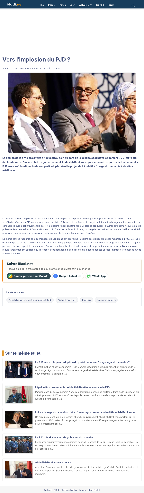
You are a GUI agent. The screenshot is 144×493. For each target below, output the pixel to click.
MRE (42, 5)
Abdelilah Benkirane (74, 162)
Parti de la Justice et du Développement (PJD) (30, 300)
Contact (82, 490)
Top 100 (100, 5)
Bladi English (94, 490)
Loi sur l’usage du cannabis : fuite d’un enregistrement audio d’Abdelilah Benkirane (85, 412)
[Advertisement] (72, 32)
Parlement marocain (106, 300)
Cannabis (86, 300)
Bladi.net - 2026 (51, 490)
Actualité (84, 5)
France (62, 5)
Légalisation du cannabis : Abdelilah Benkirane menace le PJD (72, 387)
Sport (72, 5)
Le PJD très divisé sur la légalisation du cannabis (64, 437)
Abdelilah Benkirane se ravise (53, 462)
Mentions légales (69, 490)
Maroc (51, 5)
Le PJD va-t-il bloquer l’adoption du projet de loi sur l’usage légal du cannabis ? (82, 362)
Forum (111, 5)
